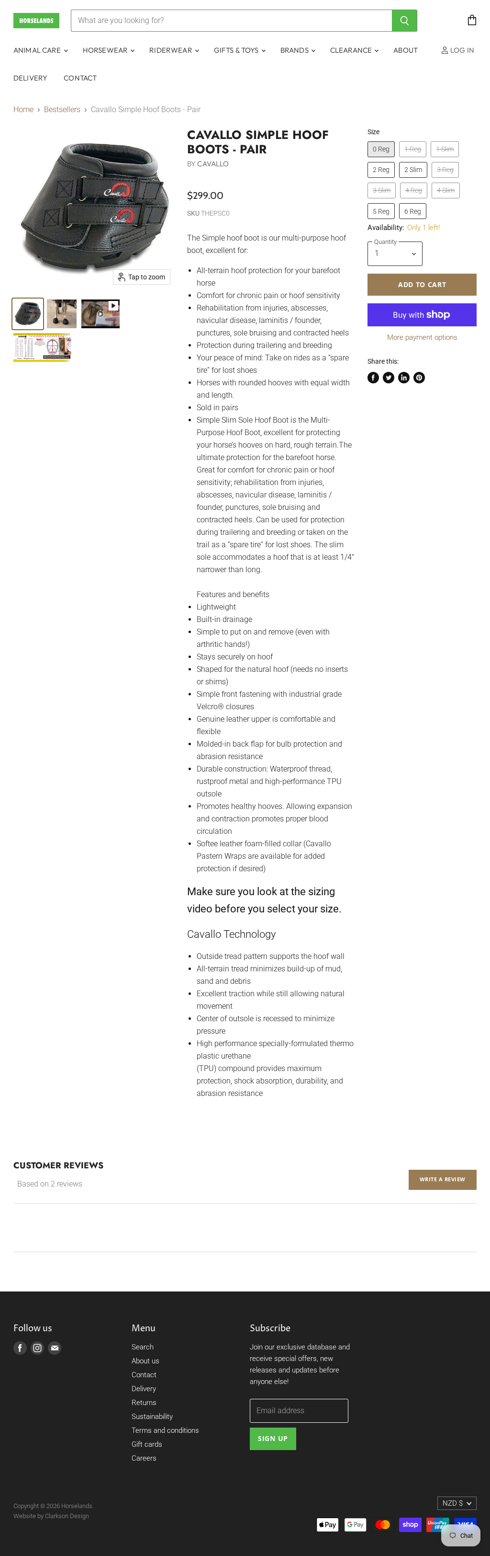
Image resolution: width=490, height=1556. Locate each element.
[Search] (404, 21)
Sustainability (152, 1416)
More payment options (422, 338)
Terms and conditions (165, 1430)
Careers (144, 1458)
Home (23, 109)
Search (143, 1347)
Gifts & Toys (237, 50)
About (405, 50)
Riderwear (171, 50)
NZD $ (453, 1503)
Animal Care (38, 50)
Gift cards (147, 1444)
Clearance (352, 50)
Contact (80, 77)
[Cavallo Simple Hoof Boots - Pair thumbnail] (27, 314)
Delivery (30, 77)
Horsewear (106, 50)
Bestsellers (62, 109)
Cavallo (213, 163)
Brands (295, 50)
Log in (461, 50)
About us (145, 1361)
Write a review (443, 1179)
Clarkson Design (67, 1516)
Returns (144, 1402)
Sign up (273, 1438)
